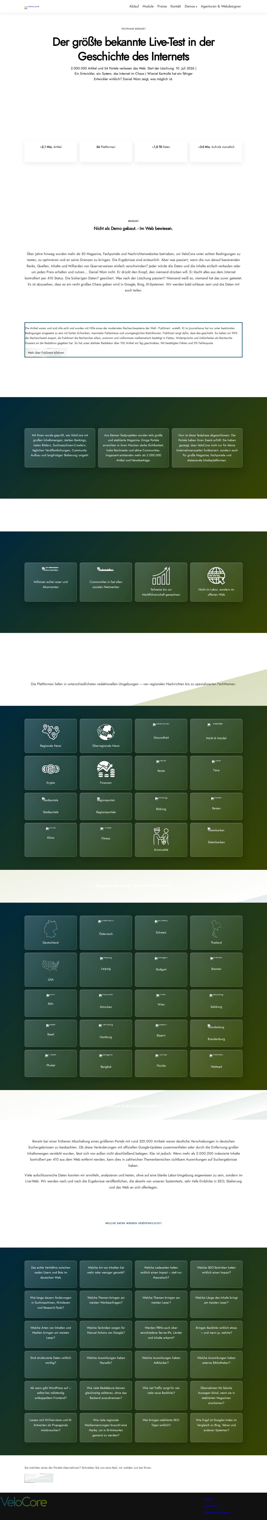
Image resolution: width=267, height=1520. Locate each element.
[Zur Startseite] (32, 6)
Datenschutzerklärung (217, 1512)
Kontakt (176, 6)
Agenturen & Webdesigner (221, 6)
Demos (190, 6)
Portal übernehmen (38, 1478)
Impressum (210, 1505)
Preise (162, 6)
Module (148, 6)
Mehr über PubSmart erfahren (46, 353)
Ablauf (134, 6)
